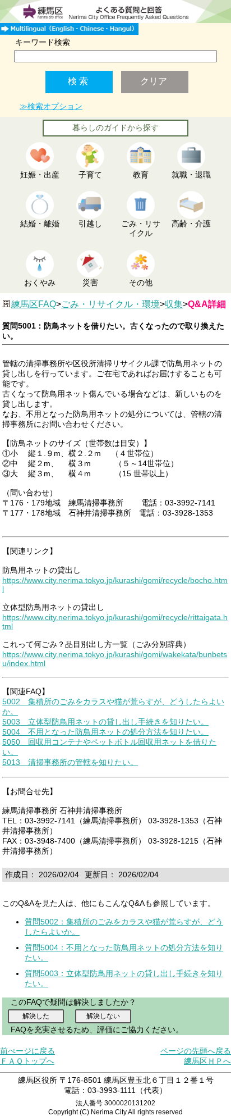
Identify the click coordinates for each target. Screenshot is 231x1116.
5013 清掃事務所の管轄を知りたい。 (70, 762)
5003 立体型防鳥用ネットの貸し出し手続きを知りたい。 (105, 721)
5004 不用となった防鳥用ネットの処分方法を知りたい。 (105, 731)
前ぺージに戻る (27, 1050)
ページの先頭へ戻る (195, 1050)
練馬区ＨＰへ (207, 1060)
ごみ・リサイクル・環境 (110, 304)
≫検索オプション (51, 106)
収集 (174, 304)
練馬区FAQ (33, 304)
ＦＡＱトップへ (27, 1060)
